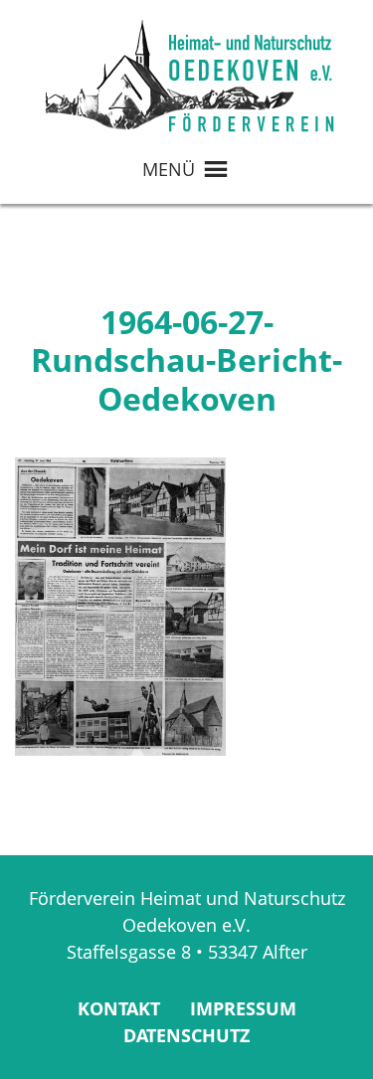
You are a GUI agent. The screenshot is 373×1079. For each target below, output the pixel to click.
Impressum (243, 1008)
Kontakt (119, 1008)
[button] (168, 169)
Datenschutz (186, 1035)
